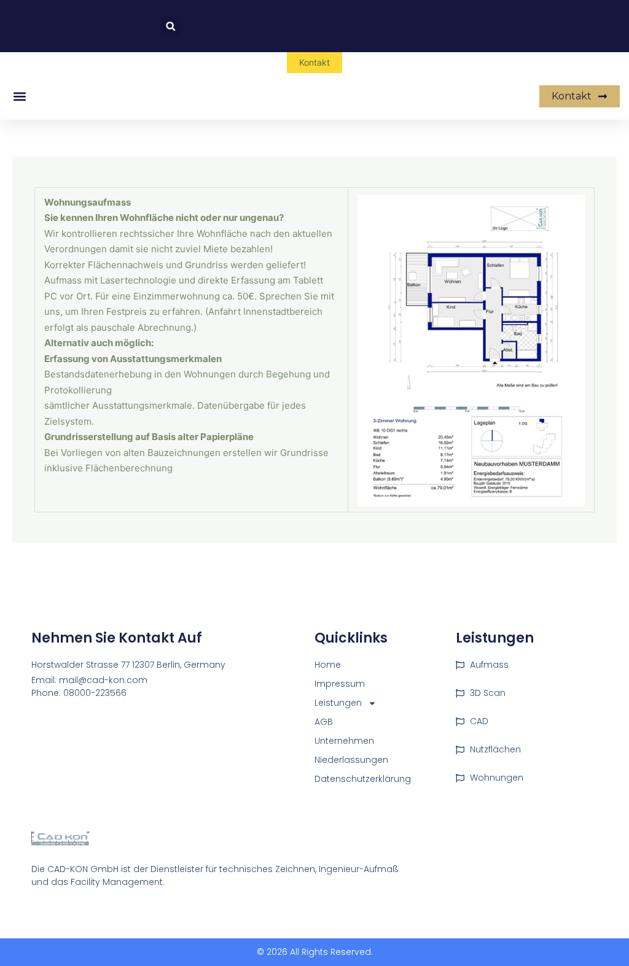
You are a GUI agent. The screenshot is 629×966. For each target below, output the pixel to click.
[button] (170, 26)
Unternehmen (344, 741)
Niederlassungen (351, 760)
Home (327, 665)
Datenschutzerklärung (362, 779)
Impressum (339, 684)
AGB (323, 722)
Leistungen (338, 703)
